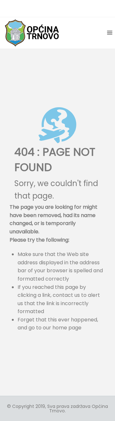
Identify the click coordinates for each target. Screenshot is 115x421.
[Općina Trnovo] (32, 32)
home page (66, 327)
